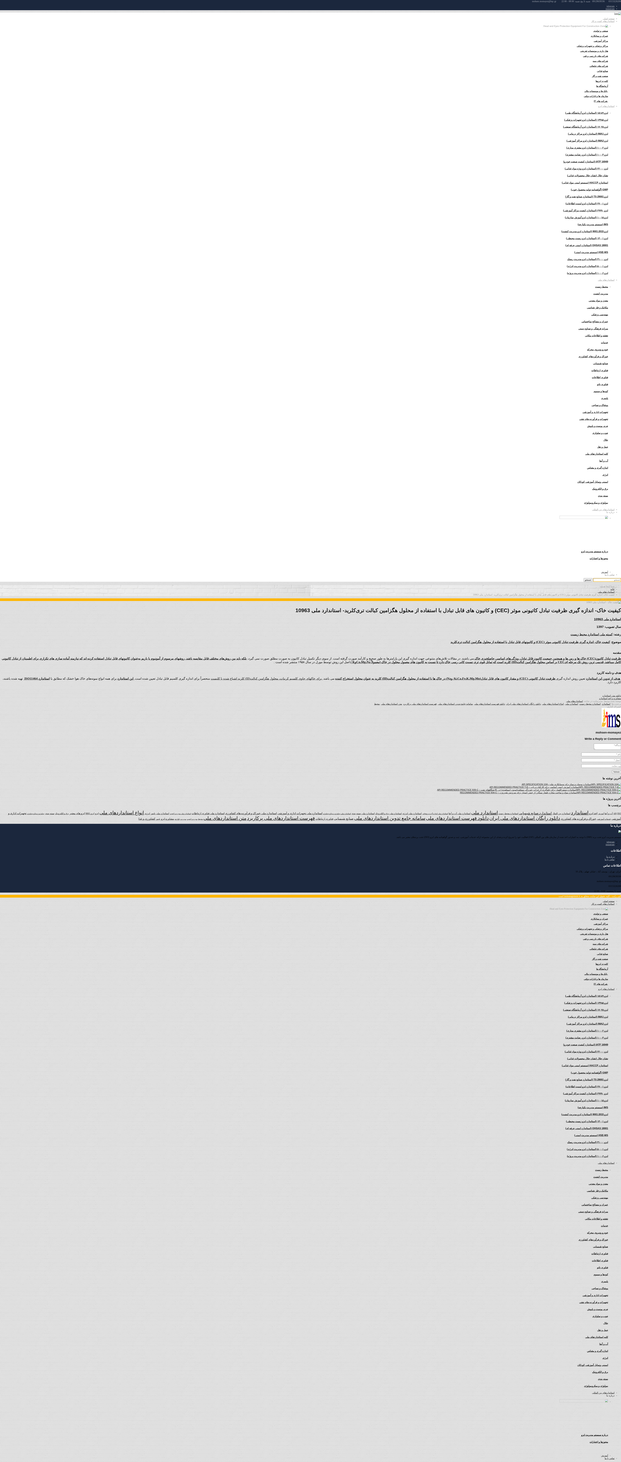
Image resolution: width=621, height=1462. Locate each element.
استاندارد (606, 704)
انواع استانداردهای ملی (553, 704)
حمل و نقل (602, 446)
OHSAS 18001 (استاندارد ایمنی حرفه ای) (586, 245)
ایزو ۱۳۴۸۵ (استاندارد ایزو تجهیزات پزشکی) (586, 119)
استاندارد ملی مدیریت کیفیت (180, 814)
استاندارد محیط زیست (590, 704)
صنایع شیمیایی (600, 363)
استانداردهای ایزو (606, 106)
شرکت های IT (601, 101)
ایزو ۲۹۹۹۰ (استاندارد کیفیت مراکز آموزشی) (585, 210)
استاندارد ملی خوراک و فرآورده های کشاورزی (251, 813)
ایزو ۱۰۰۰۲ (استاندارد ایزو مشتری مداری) (587, 147)
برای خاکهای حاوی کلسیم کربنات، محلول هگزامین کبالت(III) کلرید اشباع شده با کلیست (267, 678)
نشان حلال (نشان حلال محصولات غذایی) (587, 175)
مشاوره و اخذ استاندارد (610, 698)
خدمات (604, 342)
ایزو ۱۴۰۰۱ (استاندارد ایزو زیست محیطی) (587, 238)
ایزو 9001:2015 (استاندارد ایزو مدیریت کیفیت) (584, 231)
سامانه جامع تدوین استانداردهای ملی (455, 704)
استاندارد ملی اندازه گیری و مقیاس (435, 814)
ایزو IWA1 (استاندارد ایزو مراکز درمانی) (588, 133)
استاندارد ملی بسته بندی (363, 813)
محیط (377, 704)
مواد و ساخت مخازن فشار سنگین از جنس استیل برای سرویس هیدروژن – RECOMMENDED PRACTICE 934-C (514, 792)
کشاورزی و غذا (146, 818)
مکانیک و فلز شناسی (597, 307)
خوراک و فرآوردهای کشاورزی (593, 356)
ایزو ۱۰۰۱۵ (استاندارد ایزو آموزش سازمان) (586, 217)
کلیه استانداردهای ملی (596, 453)
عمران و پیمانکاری (599, 36)
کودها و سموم (601, 391)
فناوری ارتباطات (599, 370)
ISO (619, 813)
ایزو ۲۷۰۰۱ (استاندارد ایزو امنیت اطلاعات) (587, 203)
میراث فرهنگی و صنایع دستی (593, 328)
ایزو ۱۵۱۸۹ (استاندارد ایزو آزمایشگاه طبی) (586, 112)
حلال (605, 440)
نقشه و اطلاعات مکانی (596, 335)
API (615, 813)
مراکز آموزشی (601, 41)
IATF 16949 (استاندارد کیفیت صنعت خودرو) (585, 161)
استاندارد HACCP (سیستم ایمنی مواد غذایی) (585, 182)
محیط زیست (601, 286)
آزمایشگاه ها (602, 86)
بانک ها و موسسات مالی (596, 91)
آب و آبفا (609, 813)
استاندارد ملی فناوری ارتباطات (208, 813)
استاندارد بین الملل (561, 813)
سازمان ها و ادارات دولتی (596, 96)
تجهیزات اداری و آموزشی (595, 412)
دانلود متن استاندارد (611, 695)
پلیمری (604, 398)
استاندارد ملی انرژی (412, 813)
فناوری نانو (602, 384)
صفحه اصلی (609, 18)
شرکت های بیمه (600, 61)
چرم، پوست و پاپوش (597, 426)
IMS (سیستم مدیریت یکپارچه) (593, 224)
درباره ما (610, 857)
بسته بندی (49, 813)
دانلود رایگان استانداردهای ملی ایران (523, 704)
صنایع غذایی (602, 71)
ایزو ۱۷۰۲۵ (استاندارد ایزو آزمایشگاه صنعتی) (585, 126)
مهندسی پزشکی (599, 314)
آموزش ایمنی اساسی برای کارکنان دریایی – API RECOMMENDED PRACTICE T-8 (530, 787)
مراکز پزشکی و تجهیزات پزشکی (592, 46)
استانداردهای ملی (606, 280)
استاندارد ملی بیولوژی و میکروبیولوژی (337, 814)
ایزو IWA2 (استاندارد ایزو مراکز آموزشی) (587, 140)
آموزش (604, 572)
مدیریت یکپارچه (180, 819)
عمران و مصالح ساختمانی (595, 321)
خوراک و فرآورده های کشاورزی (578, 818)
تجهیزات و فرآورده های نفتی (593, 419)
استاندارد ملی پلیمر (160, 813)
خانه (612, 589)
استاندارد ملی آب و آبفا (460, 813)
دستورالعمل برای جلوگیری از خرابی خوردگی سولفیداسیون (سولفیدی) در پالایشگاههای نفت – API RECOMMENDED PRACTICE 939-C (502, 790)
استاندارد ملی (571, 704)
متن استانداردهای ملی (391, 704)
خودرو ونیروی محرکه (597, 349)
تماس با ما (610, 574)
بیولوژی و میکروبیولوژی (35, 814)
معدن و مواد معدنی (598, 300)
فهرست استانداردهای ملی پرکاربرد (420, 704)
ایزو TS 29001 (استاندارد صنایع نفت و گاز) (586, 196)
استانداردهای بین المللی (603, 509)
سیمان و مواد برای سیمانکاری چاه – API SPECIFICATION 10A (552, 784)
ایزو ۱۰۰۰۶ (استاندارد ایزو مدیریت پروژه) (587, 273)
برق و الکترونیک (600, 488)
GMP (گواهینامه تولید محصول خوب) (589, 189)
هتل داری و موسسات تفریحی (594, 51)
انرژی (147, 813)
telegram (611, 6)
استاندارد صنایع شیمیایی (535, 813)
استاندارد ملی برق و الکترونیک (388, 813)
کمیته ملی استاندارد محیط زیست (592, 634)
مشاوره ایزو (167, 818)
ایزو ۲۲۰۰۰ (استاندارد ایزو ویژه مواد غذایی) (586, 168)
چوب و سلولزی (600, 433)
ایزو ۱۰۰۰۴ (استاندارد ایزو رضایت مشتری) (587, 154)
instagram (610, 9)
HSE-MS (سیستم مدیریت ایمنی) (591, 252)
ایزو (97, 813)
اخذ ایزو (593, 813)
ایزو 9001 (90, 813)
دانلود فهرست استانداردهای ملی (489, 704)
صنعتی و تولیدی (600, 31)
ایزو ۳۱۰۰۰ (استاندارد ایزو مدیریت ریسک (587, 259)
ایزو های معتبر (77, 813)
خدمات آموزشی (604, 819)
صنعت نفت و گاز (600, 76)
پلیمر (158, 819)
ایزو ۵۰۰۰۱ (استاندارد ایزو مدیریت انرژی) (587, 266)
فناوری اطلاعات (600, 377)
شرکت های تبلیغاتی (598, 66)
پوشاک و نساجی (600, 405)
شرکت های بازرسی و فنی (595, 56)
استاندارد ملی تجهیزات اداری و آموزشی (300, 813)
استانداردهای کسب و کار (603, 21)
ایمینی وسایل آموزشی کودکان (592, 481)
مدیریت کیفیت (600, 293)
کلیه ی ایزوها (602, 81)
